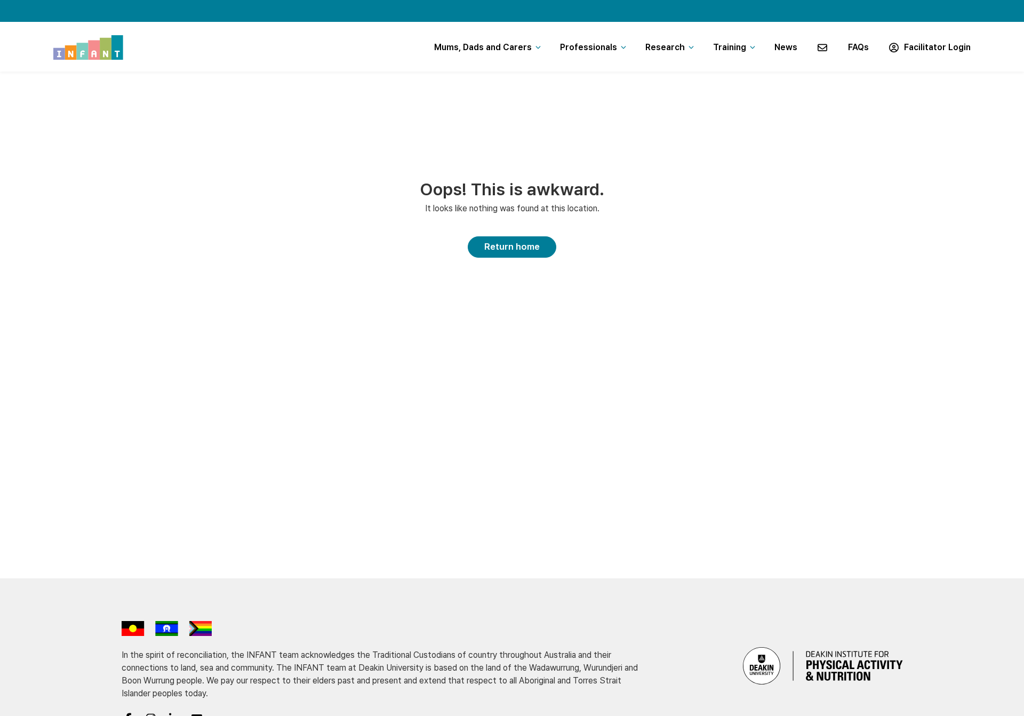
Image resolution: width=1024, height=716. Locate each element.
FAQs (858, 47)
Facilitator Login (935, 47)
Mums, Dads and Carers (483, 47)
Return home (512, 246)
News (785, 47)
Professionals (588, 47)
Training (729, 47)
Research (665, 47)
